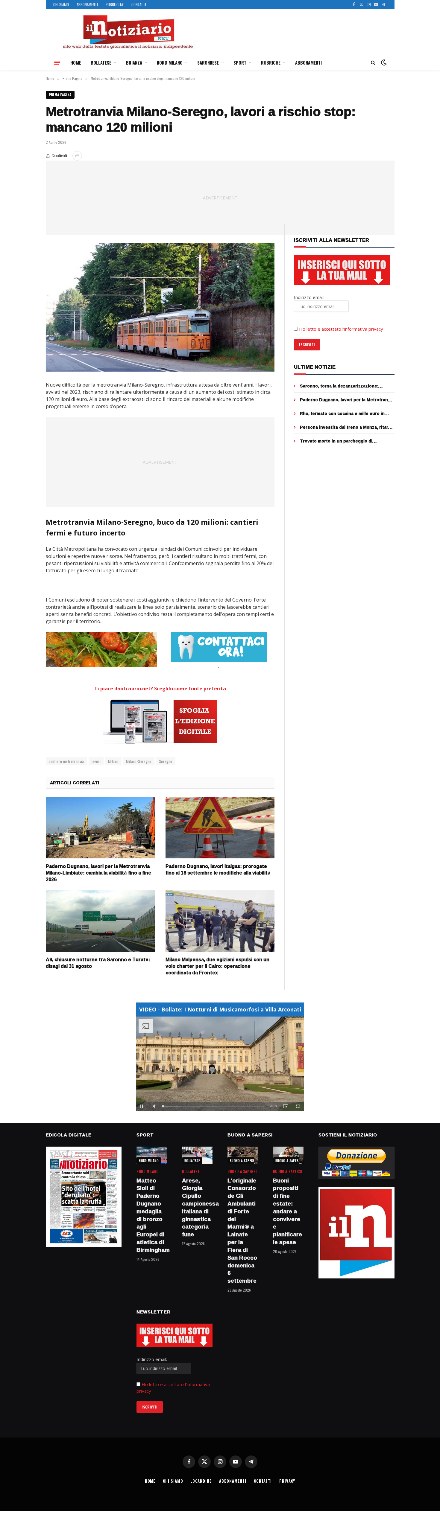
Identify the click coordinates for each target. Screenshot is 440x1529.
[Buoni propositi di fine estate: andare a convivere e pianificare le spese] (288, 1155)
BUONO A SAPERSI (243, 1160)
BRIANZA (134, 62)
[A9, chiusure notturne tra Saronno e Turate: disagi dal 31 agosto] (100, 921)
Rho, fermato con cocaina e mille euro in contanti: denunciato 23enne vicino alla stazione (342, 413)
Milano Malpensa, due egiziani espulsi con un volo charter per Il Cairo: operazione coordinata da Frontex (217, 966)
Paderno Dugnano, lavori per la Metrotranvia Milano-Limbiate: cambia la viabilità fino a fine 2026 (98, 873)
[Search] (373, 62)
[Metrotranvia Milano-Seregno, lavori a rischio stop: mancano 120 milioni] (160, 307)
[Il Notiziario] (127, 32)
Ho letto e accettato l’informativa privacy (341, 329)
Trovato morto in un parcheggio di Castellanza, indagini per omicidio (336, 441)
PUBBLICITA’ (115, 4)
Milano (113, 761)
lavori (96, 761)
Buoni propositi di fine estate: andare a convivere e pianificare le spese (287, 1211)
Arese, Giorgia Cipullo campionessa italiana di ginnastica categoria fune (197, 1208)
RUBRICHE (270, 62)
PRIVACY (287, 1481)
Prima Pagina (60, 94)
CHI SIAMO (61, 4)
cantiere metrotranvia (66, 761)
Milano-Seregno (138, 761)
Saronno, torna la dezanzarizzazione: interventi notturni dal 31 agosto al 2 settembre (339, 386)
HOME (75, 62)
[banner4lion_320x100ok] (101, 649)
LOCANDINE (200, 1481)
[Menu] (57, 62)
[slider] (213, 1106)
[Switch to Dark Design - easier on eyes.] (383, 62)
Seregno (165, 761)
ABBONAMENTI (87, 4)
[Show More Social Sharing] (77, 156)
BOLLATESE (101, 62)
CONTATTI (138, 4)
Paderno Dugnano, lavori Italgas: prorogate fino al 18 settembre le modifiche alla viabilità (218, 869)
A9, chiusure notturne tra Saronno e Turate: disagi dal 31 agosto (98, 963)
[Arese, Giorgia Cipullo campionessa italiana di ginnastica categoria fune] (197, 1155)
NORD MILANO (170, 62)
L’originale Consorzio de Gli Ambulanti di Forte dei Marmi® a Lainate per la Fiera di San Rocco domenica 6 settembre (242, 1231)
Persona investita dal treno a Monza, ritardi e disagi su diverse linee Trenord (346, 427)
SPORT (239, 62)
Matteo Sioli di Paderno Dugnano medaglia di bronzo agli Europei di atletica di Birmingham (151, 1215)
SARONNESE (208, 62)
